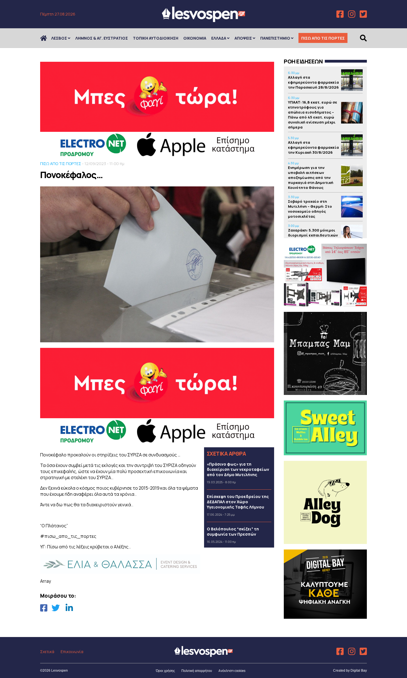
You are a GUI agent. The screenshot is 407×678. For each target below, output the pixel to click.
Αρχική (47, 38)
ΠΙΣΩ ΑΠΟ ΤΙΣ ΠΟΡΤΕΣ (323, 38)
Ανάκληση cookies (231, 670)
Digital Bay (359, 670)
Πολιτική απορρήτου (196, 671)
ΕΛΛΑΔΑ (218, 38)
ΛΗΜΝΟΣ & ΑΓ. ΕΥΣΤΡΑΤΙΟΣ (101, 38)
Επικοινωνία (72, 651)
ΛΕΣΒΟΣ (59, 38)
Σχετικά (47, 651)
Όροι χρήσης (165, 671)
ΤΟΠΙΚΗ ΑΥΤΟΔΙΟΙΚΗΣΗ (155, 38)
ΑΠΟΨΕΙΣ (243, 38)
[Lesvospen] (203, 20)
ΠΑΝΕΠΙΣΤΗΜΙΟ (275, 38)
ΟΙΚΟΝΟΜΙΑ (194, 38)
